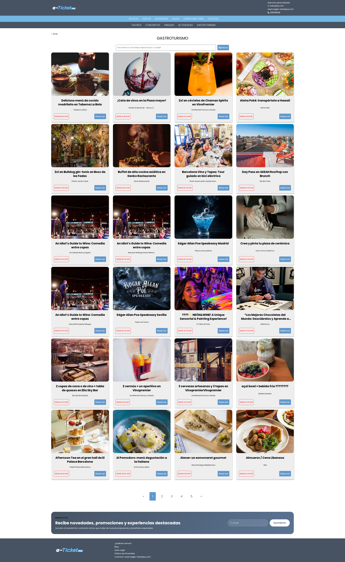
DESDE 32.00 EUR (246, 474)
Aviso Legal (120, 550)
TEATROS (136, 25)
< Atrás (54, 34)
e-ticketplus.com (276, 5)
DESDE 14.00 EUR (246, 402)
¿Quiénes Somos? (123, 543)
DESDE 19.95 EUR (123, 116)
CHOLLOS (213, 18)
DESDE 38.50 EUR (61, 116)
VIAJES (175, 18)
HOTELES (133, 18)
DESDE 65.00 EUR (185, 188)
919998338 (275, 12)
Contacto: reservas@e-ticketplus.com (133, 557)
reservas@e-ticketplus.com (281, 9)
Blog (116, 546)
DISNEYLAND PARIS (193, 18)
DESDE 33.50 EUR (123, 188)
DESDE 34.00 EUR (61, 259)
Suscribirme (279, 523)
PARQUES (169, 25)
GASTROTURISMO (206, 25)
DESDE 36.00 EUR (184, 259)
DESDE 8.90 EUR (184, 474)
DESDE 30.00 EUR (246, 259)
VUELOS (146, 18)
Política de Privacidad (125, 553)
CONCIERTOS (152, 25)
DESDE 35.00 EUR (123, 259)
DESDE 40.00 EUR (185, 331)
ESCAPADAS (161, 18)
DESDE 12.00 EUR (184, 402)
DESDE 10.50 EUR (61, 188)
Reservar (100, 116)
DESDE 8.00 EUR (123, 402)
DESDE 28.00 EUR (123, 474)
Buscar (224, 47)
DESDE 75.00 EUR (246, 331)
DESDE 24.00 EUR (61, 402)
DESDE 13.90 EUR (246, 116)
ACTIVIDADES (185, 25)
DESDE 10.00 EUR (184, 116)
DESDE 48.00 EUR (61, 474)
